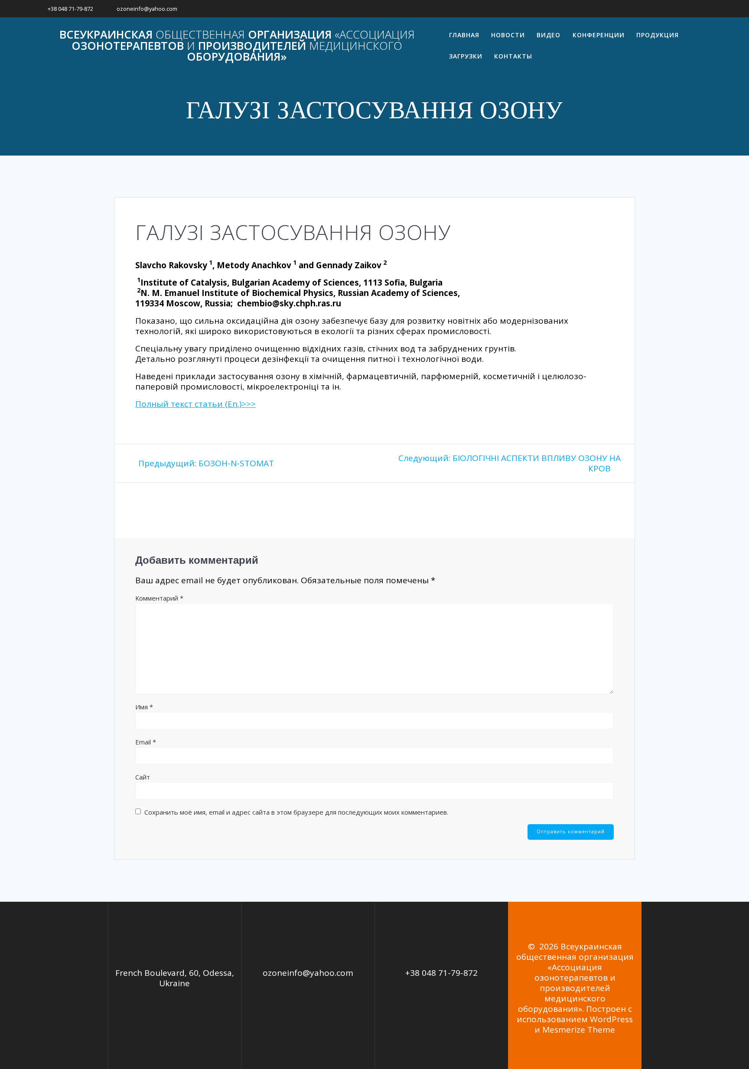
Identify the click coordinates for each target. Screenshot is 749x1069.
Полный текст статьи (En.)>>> (195, 403)
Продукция (657, 35)
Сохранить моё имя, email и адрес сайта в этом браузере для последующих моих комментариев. (296, 812)
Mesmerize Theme (578, 1029)
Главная (464, 35)
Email (145, 742)
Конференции (599, 35)
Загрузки (465, 56)
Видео (548, 35)
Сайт (142, 777)
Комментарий (159, 598)
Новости (508, 35)
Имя (144, 706)
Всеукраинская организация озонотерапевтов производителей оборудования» (237, 45)
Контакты (513, 56)
